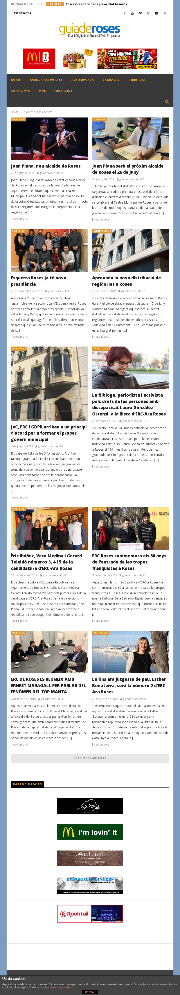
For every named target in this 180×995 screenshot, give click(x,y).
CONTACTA (23, 13)
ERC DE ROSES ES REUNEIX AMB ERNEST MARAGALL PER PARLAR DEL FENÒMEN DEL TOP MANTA (48, 685)
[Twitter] (141, 13)
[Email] (157, 13)
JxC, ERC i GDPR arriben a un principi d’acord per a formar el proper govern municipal (49, 433)
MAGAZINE (63, 90)
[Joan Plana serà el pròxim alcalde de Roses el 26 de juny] (130, 138)
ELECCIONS (101, 348)
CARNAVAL (111, 79)
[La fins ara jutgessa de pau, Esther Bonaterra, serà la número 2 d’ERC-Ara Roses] (130, 652)
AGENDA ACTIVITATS (46, 79)
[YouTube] (132, 13)
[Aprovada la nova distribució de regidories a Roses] (130, 250)
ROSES (16, 79)
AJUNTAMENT (102, 231)
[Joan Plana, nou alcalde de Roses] (49, 138)
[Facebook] (124, 13)
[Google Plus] (149, 13)
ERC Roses (101, 632)
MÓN (43, 90)
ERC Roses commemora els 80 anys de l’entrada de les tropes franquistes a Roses (129, 562)
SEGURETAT (55, 4)
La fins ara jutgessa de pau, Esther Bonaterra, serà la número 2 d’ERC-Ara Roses (129, 685)
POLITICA (18, 231)
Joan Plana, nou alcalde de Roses (46, 166)
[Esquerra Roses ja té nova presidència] (49, 250)
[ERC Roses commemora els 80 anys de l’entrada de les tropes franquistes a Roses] (130, 528)
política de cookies (61, 987)
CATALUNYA (20, 90)
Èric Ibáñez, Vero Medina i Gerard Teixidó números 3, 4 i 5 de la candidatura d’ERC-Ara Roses (46, 562)
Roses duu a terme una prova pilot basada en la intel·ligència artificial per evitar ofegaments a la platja (99, 4)
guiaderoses (47, 173)
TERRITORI (136, 79)
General (100, 119)
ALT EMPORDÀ (83, 79)
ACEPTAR (90, 992)
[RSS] (165, 13)
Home (14, 112)
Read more (20, 218)
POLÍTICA (18, 119)
